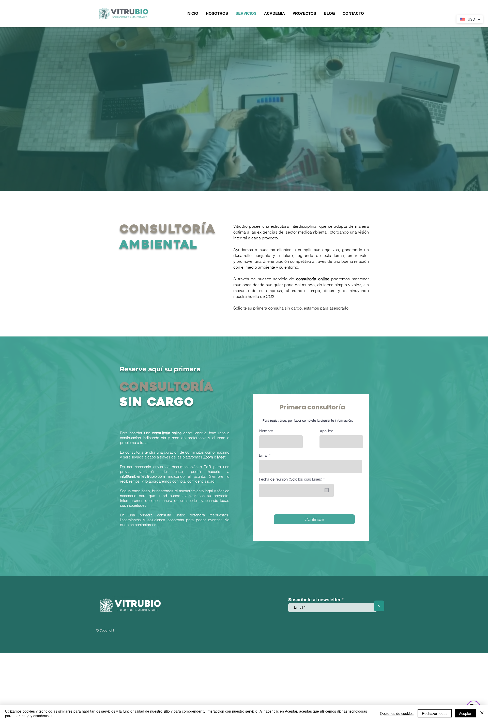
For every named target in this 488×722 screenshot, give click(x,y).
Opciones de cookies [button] (397, 713)
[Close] (482, 713)
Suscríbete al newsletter (314, 599)
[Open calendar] (327, 490)
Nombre (266, 431)
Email (263, 455)
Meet (221, 457)
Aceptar (465, 713)
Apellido (326, 431)
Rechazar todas (434, 713)
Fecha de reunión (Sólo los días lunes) (293, 479)
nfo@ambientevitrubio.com (143, 476)
